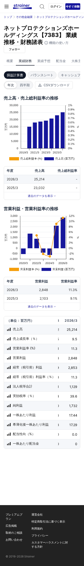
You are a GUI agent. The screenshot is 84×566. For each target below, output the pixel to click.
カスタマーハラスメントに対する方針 (50, 544)
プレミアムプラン (14, 516)
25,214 (72, 329)
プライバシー (40, 535)
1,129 (73, 387)
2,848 (72, 358)
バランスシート (42, 75)
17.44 (73, 415)
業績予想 (43, 61)
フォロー (14, 49)
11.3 (74, 349)
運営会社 (37, 514)
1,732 (73, 406)
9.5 (74, 339)
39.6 (73, 396)
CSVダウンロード (57, 85)
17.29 (73, 425)
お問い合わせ (14, 539)
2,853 (72, 368)
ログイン (56, 6)
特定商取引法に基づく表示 (48, 521)
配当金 (61, 61)
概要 (10, 61)
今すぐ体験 (73, 6)
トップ (8, 17)
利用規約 (37, 528)
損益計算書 (15, 75)
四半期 (25, 85)
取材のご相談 (14, 532)
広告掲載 (11, 525)
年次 (10, 85)
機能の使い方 (58, 43)
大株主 (76, 61)
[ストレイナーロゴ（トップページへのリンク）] (22, 6)
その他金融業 (24, 17)
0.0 (74, 434)
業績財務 (25, 61)
